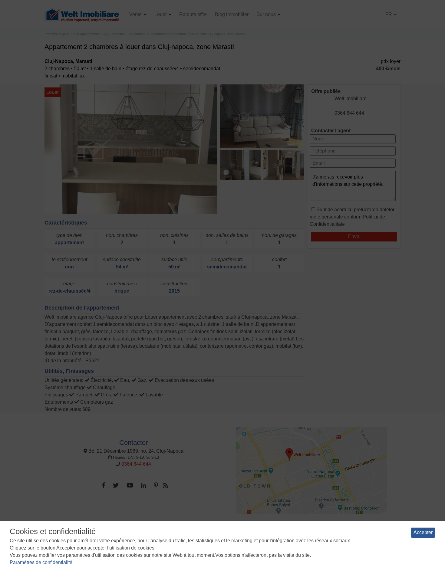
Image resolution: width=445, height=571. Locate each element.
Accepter (423, 532)
